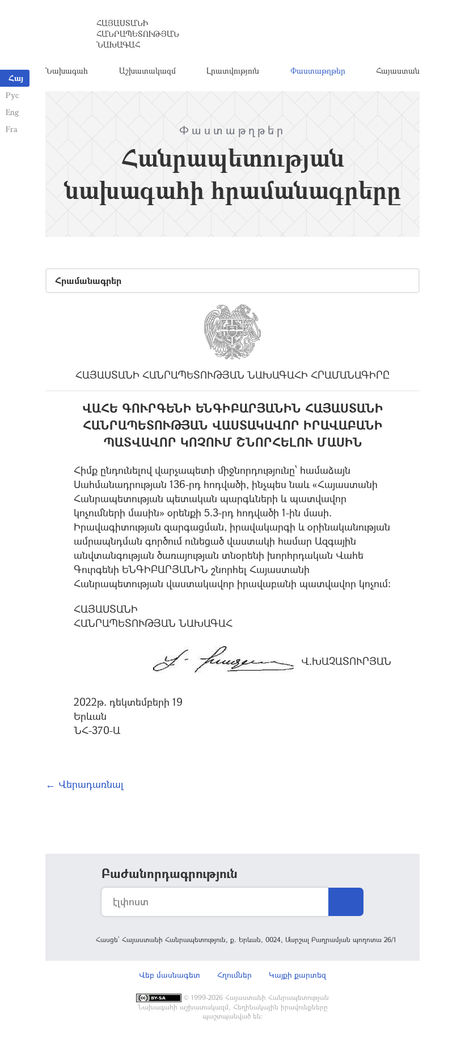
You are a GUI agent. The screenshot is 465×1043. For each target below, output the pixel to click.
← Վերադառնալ (84, 784)
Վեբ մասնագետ (169, 974)
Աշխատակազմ (147, 70)
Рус (12, 95)
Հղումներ (234, 974)
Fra (12, 129)
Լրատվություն (232, 70)
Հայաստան (398, 70)
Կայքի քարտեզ (297, 974)
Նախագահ (66, 70)
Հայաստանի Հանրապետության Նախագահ (137, 34)
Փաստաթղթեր (317, 70)
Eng (12, 112)
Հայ (16, 78)
